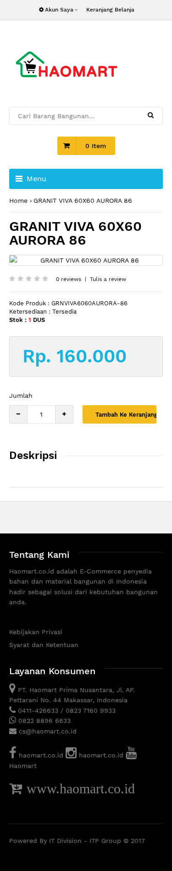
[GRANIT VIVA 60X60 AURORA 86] (86, 260)
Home (18, 200)
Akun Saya (59, 9)
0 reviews (68, 279)
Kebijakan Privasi (35, 632)
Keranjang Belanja (110, 9)
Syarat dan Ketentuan (43, 644)
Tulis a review (108, 279)
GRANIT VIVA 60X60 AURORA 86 (82, 200)
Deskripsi (33, 455)
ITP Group (105, 840)
